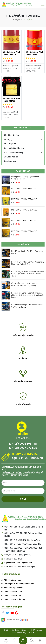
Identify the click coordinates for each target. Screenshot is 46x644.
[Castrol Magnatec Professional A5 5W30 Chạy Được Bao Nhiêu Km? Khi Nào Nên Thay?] (6, 274)
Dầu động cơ (9, 139)
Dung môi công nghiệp (14, 148)
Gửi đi (23, 499)
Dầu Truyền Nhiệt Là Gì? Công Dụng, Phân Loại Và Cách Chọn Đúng (25, 284)
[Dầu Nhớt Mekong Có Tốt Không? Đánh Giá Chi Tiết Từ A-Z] (6, 306)
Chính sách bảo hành (13, 591)
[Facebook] (3, 613)
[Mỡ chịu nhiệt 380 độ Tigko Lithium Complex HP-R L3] (6, 179)
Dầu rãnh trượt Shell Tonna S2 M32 (34, 53)
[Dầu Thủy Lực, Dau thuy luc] (16, 4)
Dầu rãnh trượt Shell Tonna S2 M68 (11, 99)
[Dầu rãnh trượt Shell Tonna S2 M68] (11, 86)
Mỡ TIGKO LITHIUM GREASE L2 (24, 210)
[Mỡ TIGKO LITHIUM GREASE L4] (6, 190)
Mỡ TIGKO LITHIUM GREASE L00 (24, 220)
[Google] (16, 613)
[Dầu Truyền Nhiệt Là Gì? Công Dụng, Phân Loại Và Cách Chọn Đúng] (6, 285)
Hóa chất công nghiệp (13, 152)
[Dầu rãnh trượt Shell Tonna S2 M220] (11, 40)
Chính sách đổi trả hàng (14, 599)
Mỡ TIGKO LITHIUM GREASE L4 (24, 188)
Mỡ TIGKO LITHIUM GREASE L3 (24, 199)
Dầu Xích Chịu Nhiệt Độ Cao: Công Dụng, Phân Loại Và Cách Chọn (27, 263)
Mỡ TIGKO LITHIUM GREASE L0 (24, 231)
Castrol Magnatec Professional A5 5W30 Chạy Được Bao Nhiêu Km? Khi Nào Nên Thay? (27, 273)
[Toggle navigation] (43, 4)
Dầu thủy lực (10, 144)
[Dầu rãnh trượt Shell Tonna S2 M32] (35, 40)
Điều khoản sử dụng (12, 580)
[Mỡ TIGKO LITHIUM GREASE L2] (6, 211)
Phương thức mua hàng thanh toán (19, 583)
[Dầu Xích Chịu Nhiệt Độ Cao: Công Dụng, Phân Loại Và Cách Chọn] (6, 263)
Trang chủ (17, 19)
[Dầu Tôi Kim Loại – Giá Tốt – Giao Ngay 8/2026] (6, 252)
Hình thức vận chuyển (13, 587)
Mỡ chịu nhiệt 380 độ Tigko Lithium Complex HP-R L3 (25, 178)
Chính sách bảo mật (12, 595)
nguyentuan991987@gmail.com (18, 563)
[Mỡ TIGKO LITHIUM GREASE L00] (6, 222)
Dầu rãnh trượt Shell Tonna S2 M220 (11, 53)
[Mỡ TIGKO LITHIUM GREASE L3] (6, 201)
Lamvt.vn (30, 633)
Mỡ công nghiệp (11, 157)
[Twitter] (7, 613)
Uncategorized (10, 161)
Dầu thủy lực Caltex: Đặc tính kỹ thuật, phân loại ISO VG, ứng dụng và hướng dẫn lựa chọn (27, 295)
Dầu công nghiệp (11, 135)
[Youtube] (12, 613)
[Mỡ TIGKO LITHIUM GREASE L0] (6, 233)
